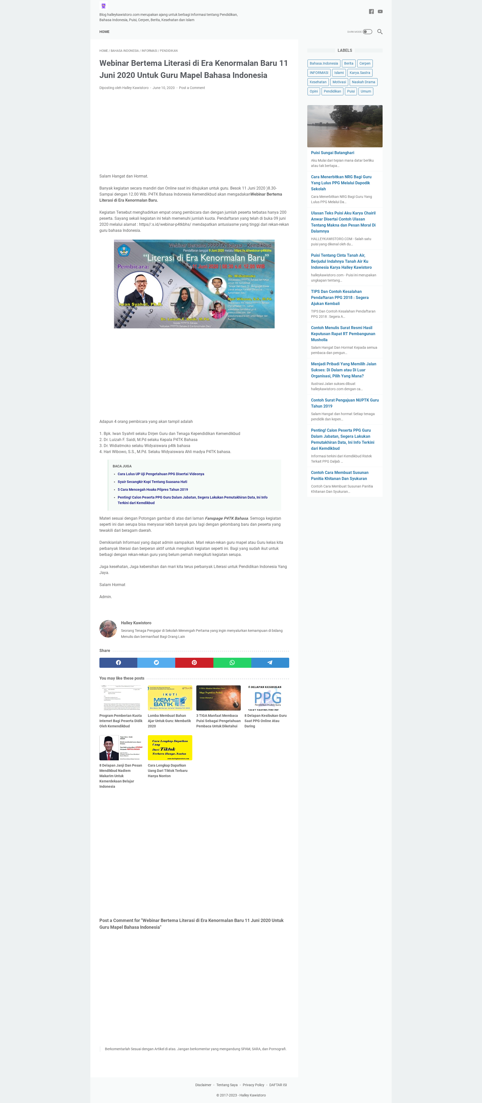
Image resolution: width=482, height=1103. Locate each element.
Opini (314, 91)
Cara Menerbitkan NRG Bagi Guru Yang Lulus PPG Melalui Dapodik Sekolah (341, 182)
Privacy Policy (253, 1085)
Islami (339, 73)
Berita (348, 63)
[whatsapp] (232, 663)
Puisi (351, 91)
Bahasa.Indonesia (324, 63)
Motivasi (339, 82)
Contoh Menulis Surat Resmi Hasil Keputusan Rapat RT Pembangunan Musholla (343, 333)
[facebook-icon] (371, 12)
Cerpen (365, 63)
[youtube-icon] (380, 12)
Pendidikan (332, 91)
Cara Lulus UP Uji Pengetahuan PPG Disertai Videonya (161, 474)
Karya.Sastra (360, 73)
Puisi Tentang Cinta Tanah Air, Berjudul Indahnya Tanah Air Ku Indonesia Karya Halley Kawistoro (341, 261)
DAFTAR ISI (278, 1085)
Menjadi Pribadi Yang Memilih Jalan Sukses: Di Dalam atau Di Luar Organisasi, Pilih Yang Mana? (343, 370)
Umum (366, 91)
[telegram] (270, 663)
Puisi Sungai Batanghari (332, 152)
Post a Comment (192, 88)
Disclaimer (203, 1085)
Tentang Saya (227, 1085)
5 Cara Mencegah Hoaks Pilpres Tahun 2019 (153, 490)
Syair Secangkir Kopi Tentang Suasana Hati (152, 482)
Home (104, 32)
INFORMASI (319, 73)
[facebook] (118, 663)
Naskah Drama (363, 82)
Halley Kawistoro (252, 1095)
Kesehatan (318, 82)
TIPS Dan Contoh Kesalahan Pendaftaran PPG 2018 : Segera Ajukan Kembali (340, 297)
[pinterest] (194, 663)
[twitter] (156, 663)
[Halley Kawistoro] (106, 5)
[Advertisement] (194, 132)
